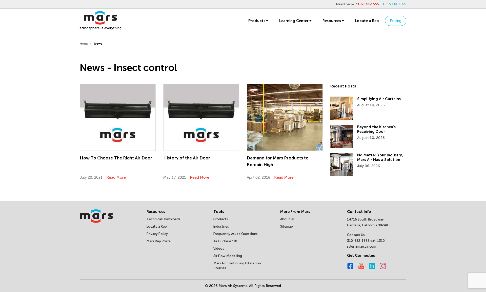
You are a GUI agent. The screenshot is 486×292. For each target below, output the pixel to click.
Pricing (395, 21)
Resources (331, 21)
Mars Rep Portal (159, 241)
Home (84, 43)
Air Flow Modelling (227, 256)
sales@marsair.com (361, 246)
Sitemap (286, 226)
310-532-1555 (367, 4)
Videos (218, 248)
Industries (221, 226)
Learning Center (294, 21)
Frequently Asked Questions (235, 234)
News (98, 43)
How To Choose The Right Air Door (116, 157)
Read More (116, 177)
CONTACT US (394, 4)
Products (256, 21)
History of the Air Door (186, 157)
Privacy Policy (157, 234)
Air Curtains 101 (225, 241)
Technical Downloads (163, 219)
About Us (287, 219)
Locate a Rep (367, 21)
